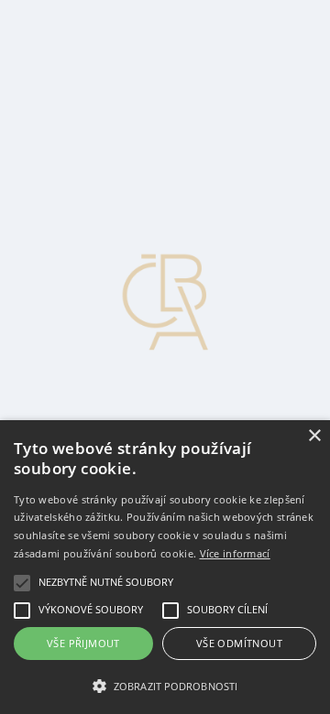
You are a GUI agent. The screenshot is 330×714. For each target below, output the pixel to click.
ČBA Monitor (84, 39)
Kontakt (67, 88)
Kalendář (70, 121)
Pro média (73, 105)
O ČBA (67, 72)
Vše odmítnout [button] (239, 643)
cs (21, 154)
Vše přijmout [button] (83, 643)
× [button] (314, 436)
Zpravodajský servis (102, 22)
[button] (165, 684)
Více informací (235, 553)
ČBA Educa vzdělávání (112, 55)
